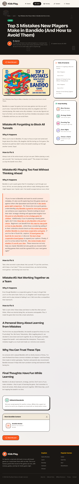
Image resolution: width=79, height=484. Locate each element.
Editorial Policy (50, 477)
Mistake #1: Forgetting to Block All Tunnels (64, 67)
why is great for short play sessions (32, 208)
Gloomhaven (64, 466)
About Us (43, 477)
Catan (62, 457)
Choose (68, 3)
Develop (48, 3)
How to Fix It (60, 75)
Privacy (69, 477)
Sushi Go (63, 460)
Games (29, 3)
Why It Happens (61, 72)
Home (8, 16)
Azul (62, 463)
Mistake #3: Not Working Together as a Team (64, 92)
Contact (75, 477)
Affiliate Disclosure (60, 477)
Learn (38, 3)
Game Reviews (45, 457)
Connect (58, 3)
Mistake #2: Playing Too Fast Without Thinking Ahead (63, 80)
